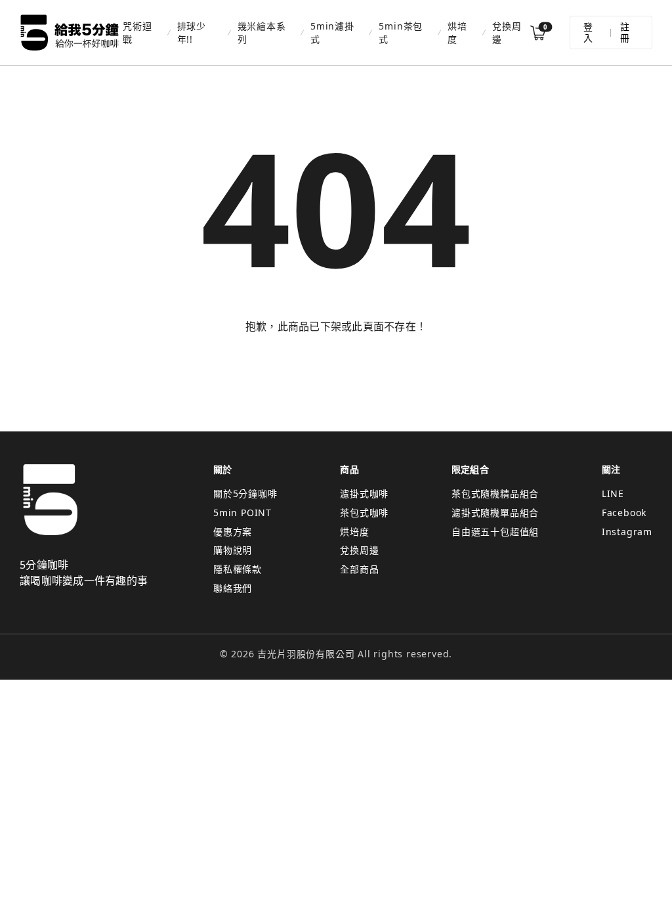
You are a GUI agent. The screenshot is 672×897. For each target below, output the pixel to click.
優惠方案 (232, 531)
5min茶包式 (401, 32)
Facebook (624, 512)
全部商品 (359, 569)
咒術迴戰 (137, 32)
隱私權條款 (237, 569)
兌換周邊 (506, 32)
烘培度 (457, 32)
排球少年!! (191, 32)
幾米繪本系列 (262, 32)
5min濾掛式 (332, 32)
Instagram (627, 531)
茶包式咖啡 (364, 512)
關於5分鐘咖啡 (245, 493)
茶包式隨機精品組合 (495, 493)
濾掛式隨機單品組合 (495, 512)
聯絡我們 (232, 588)
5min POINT (242, 512)
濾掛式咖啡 (364, 493)
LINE (613, 493)
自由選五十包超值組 (495, 531)
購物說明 (232, 550)
